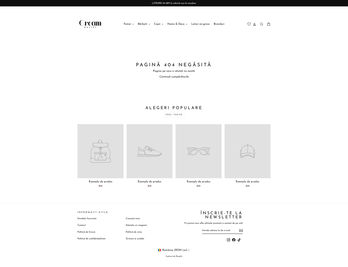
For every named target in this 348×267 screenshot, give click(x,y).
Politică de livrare (86, 232)
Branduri (219, 24)
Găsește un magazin (136, 225)
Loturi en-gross (200, 24)
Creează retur (133, 218)
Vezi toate (174, 115)
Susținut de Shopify (174, 256)
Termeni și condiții (135, 239)
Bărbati (143, 24)
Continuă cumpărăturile (174, 76)
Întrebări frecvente (87, 218)
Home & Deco (176, 24)
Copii (157, 24)
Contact (81, 225)
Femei (128, 24)
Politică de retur (134, 232)
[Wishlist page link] (248, 24)
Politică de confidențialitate (91, 239)
